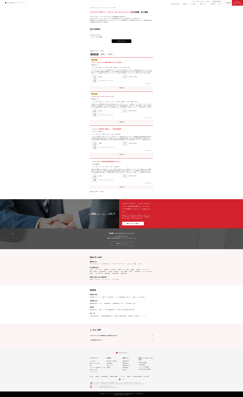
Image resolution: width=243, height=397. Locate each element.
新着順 (102, 54)
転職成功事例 (125, 367)
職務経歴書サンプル (127, 365)
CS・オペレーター (106, 279)
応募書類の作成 (93, 300)
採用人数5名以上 (102, 271)
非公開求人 (147, 216)
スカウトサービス (93, 371)
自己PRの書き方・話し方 (131, 303)
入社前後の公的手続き (94, 315)
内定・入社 (92, 313)
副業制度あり (106, 269)
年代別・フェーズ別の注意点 (107, 297)
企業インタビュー (110, 365)
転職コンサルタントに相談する (133, 223)
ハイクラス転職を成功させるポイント (123, 297)
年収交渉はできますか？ (96, 340)
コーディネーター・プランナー (118, 263)
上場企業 (110, 271)
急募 (91, 271)
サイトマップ (122, 376)
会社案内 (128, 376)
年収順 (110, 54)
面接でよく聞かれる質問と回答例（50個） (126, 309)
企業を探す (185, 3)
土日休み (131, 271)
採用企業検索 (109, 363)
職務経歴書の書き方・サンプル (96, 303)
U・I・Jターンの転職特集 (144, 367)
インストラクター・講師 (131, 263)
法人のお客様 (146, 376)
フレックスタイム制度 (147, 271)
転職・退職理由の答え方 (111, 309)
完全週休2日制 (137, 271)
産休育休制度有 (115, 273)
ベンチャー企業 (115, 279)
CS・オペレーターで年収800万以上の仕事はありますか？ (104, 335)
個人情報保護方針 (104, 376)
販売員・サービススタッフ (95, 279)
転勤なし (91, 273)
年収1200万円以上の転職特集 (145, 369)
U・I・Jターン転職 (195, 1)
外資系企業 (116, 271)
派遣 (201, 1)
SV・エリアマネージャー (95, 263)
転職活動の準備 (93, 294)
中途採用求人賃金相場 (136, 376)
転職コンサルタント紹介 (95, 363)
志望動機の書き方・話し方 (118, 303)
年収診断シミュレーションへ (121, 243)
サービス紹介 (92, 361)
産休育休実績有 (124, 273)
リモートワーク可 (98, 269)
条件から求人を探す (175, 3)
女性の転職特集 (142, 364)
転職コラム (125, 369)
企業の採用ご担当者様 (216, 1)
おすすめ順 (94, 54)
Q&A (91, 365)
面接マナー (101, 309)
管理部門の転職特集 (143, 362)
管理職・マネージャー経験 (123, 269)
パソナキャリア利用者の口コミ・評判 (97, 367)
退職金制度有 (107, 273)
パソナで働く (207, 1)
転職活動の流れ (126, 361)
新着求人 (95, 271)
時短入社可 (113, 269)
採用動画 (108, 367)
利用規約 (97, 376)
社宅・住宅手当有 (99, 273)
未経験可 (132, 269)
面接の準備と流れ (93, 309)
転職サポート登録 (93, 369)
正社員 (91, 269)
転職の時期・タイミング (95, 297)
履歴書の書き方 (107, 303)
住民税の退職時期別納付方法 (107, 315)
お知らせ (91, 376)
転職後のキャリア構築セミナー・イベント (136, 315)
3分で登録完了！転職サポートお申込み (237, 2)
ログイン (220, 3)
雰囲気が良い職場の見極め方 (120, 315)
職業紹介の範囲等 (113, 376)
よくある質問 (212, 3)
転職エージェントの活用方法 (139, 297)
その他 (139, 263)
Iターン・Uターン (145, 269)
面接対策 (92, 307)
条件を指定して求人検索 (112, 361)
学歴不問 (138, 269)
